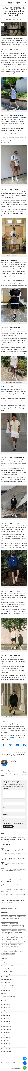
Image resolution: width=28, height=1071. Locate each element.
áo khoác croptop (5, 951)
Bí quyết (3, 963)
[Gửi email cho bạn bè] (17, 745)
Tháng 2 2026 (4, 1021)
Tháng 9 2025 (4, 1035)
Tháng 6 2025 (4, 1043)
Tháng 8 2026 (4, 1004)
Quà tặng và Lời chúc (6, 987)
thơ (2, 939)
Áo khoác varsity (5, 459)
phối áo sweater (5, 932)
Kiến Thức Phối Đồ (9, 7)
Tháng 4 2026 (4, 1015)
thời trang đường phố (6, 948)
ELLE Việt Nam (10, 737)
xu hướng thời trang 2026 (16, 948)
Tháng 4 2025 (4, 1048)
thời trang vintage (14, 946)
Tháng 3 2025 (4, 1051)
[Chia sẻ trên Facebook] (3, 745)
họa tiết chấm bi (12, 916)
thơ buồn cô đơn (7, 939)
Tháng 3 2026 (4, 1018)
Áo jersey (3, 191)
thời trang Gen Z (14, 941)
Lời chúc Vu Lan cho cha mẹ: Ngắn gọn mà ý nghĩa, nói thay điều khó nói (15, 870)
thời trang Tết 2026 (5, 946)
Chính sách (7, 1063)
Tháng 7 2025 (4, 1040)
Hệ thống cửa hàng (21, 1063)
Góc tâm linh (4, 974)
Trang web (5, 814)
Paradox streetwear (14, 923)
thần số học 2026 (15, 939)
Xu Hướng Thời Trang (19, 754)
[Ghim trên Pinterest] (24, 745)
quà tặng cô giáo (5, 937)
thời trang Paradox (12, 944)
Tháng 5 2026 (4, 1012)
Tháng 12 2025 (5, 1026)
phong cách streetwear (18, 925)
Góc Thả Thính (5, 976)
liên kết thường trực (15, 755)
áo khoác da (12, 951)
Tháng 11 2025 (5, 1029)
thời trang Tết (19, 944)
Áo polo (3, 389)
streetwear (12, 937)
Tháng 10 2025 (5, 1032)
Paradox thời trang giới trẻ (7, 925)
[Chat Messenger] (25, 1058)
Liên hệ (14, 1063)
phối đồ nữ (11, 932)
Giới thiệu (2, 1063)
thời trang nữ (4, 944)
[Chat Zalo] (25, 1063)
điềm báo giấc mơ (11, 953)
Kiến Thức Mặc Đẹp (6, 979)
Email (4, 807)
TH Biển (20, 19)
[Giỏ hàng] (26, 2)
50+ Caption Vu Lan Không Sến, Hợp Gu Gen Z (15, 864)
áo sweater (21, 657)
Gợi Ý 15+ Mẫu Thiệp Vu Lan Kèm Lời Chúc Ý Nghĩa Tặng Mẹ (15, 859)
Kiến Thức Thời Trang (12, 8)
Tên (4, 801)
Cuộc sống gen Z (5, 971)
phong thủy (14, 930)
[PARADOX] (14, 2)
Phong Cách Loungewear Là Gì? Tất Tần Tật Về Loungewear (20, 772)
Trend (2, 993)
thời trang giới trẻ (22, 941)
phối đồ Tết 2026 (18, 932)
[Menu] (2, 2)
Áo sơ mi (3, 51)
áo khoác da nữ (19, 951)
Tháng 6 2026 (4, 1010)
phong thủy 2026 (21, 930)
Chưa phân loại (5, 968)
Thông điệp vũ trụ (5, 990)
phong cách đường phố (6, 930)
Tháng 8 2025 (4, 1037)
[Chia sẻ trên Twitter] (10, 745)
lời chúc (3, 918)
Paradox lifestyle (5, 923)
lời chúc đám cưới (17, 918)
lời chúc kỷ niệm (9, 918)
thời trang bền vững (6, 941)
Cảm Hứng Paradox (6, 965)
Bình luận (5, 788)
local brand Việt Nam (21, 916)
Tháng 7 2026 (4, 1007)
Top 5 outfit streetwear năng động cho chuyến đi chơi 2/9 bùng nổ (15, 849)
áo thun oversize (18, 117)
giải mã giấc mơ (5, 916)
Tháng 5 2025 (4, 1046)
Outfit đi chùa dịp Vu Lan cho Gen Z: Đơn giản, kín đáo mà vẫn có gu (15, 854)
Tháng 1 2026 (4, 1023)
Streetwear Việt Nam (20, 937)
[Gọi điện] (25, 1068)
